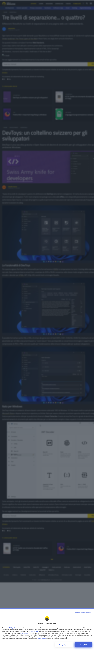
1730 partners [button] (13, 628)
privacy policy (41, 638)
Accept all (83, 645)
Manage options (64, 645)
